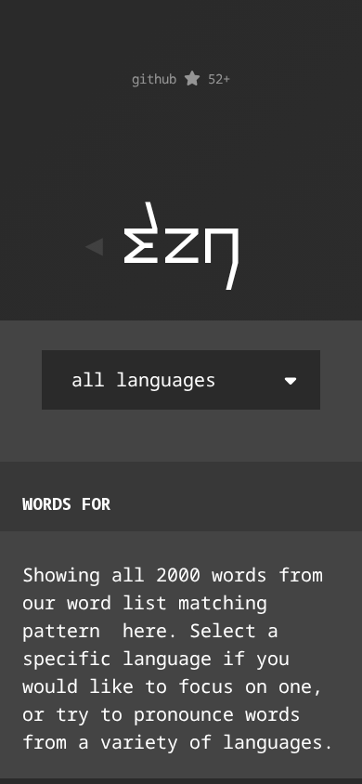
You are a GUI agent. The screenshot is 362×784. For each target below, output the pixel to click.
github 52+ (181, 78)
